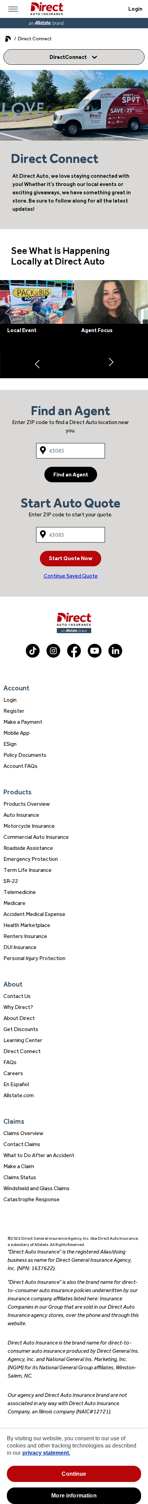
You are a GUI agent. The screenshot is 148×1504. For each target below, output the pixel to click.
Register (13, 711)
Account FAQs (20, 766)
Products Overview (26, 804)
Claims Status (19, 1177)
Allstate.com (18, 1095)
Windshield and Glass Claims (36, 1188)
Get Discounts (20, 1029)
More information (74, 1495)
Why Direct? (18, 1007)
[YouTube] (95, 655)
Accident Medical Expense (34, 914)
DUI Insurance (19, 947)
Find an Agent (70, 474)
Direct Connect (22, 1051)
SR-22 (10, 881)
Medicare (14, 903)
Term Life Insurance (27, 870)
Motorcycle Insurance (29, 826)
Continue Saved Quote (71, 576)
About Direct (19, 1018)
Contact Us (17, 996)
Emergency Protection (30, 859)
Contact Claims (21, 1144)
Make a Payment (22, 722)
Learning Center (22, 1040)
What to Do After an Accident (38, 1155)
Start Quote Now (70, 558)
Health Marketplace (26, 925)
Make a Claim (18, 1166)
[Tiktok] (33, 655)
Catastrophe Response (31, 1199)
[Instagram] (53, 655)
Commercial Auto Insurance (36, 837)
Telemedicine (19, 892)
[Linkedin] (115, 655)
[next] (111, 363)
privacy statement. (46, 1453)
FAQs (10, 1062)
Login (135, 9)
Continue (74, 1474)
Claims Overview (23, 1133)
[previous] (37, 363)
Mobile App (16, 733)
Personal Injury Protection (34, 958)
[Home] (46, 9)
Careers (13, 1073)
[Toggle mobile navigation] (13, 9)
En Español (16, 1084)
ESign (10, 744)
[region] (74, 1466)
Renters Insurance (25, 936)
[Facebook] (74, 655)
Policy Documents (24, 755)
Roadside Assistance (28, 848)
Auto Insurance (21, 815)
